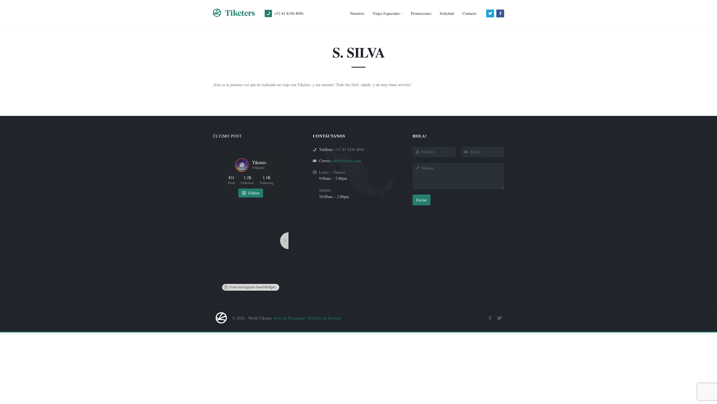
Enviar (421, 200)
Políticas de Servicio (324, 318)
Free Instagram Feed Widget (253, 287)
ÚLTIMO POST (227, 136)
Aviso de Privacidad (289, 318)
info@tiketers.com (346, 160)
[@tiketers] (242, 165)
